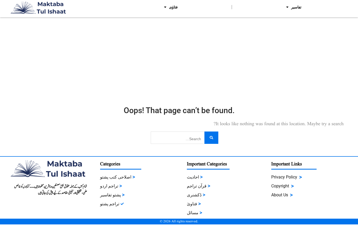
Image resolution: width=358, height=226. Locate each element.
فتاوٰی (173, 7)
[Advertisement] (179, 56)
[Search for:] (184, 137)
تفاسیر (296, 7)
